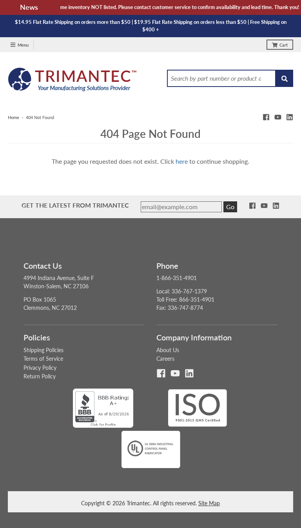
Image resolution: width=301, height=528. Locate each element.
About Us (167, 350)
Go (230, 206)
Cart (283, 44)
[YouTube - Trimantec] (277, 117)
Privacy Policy (40, 367)
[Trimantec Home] (73, 82)
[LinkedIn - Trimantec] (289, 117)
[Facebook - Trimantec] (266, 117)
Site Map (209, 503)
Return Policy (40, 376)
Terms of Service (43, 358)
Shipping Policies (43, 350)
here (182, 161)
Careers (165, 358)
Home (13, 117)
